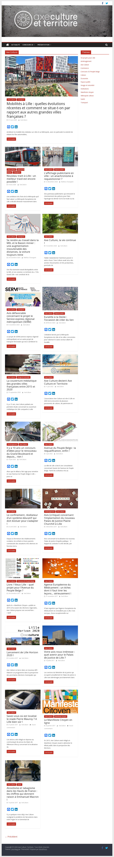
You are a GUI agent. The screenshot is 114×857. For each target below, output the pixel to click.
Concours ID (27, 45)
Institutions (85, 89)
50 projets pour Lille (88, 58)
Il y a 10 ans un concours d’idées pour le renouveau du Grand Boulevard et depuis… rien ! (22, 452)
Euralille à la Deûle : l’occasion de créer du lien (59, 318)
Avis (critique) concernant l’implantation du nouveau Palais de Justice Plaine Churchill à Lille (59, 519)
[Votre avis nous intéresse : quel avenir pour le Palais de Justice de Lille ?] (60, 627)
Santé (19, 784)
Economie (84, 78)
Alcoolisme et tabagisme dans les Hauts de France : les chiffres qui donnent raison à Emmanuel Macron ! (23, 793)
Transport (21, 100)
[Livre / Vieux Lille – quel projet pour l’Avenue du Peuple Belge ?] (23, 559)
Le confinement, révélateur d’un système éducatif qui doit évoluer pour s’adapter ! (22, 519)
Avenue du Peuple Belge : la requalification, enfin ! (60, 449)
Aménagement (12, 444)
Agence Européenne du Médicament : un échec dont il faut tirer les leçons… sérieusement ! (57, 589)
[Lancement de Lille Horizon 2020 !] (23, 627)
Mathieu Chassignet (67, 182)
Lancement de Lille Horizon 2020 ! (22, 654)
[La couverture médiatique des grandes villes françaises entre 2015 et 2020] (23, 356)
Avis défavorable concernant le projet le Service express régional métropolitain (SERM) (21, 317)
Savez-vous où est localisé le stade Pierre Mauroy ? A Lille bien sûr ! (22, 718)
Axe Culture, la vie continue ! (60, 241)
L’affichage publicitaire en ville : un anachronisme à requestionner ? (59, 175)
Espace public (59, 170)
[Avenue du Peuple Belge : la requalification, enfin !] (60, 423)
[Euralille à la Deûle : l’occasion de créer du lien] (60, 288)
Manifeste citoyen (60, 716)
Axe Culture (11, 100)
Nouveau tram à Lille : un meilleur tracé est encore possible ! (21, 178)
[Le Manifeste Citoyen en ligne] (60, 691)
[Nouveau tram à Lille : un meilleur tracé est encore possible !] (23, 148)
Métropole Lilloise (87, 96)
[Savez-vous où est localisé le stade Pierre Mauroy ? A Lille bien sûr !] (23, 691)
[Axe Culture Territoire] (7, 44)
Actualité (15, 45)
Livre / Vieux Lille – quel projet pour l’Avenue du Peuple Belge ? (20, 587)
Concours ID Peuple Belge (26, 581)
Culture (83, 75)
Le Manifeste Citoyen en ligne (58, 721)
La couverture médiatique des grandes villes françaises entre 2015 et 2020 (22, 385)
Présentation (43, 45)
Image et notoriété (23, 377)
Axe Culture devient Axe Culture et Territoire (58, 382)
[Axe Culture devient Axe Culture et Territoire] (60, 356)
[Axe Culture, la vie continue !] (60, 215)
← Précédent (11, 836)
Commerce (85, 68)
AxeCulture (23, 120)
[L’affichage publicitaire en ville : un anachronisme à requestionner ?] (60, 148)
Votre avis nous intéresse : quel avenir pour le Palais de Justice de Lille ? (59, 654)
